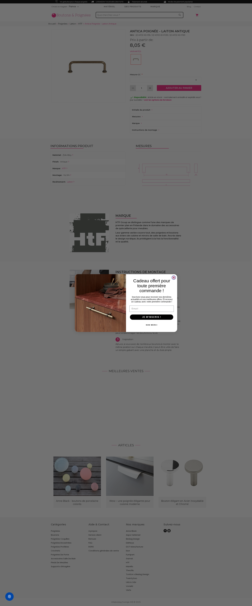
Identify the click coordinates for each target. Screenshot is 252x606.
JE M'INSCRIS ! (151, 317)
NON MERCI (151, 325)
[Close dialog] (174, 277)
